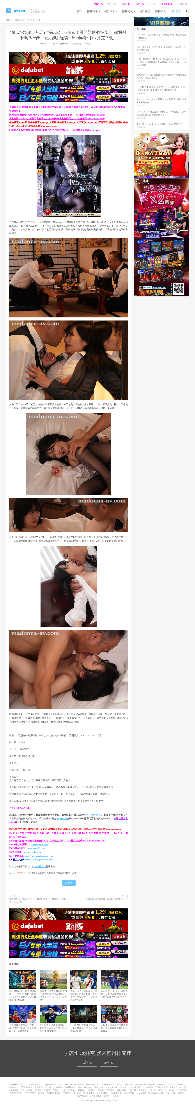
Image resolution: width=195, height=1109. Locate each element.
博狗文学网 (98, 1087)
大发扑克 (87, 1062)
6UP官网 (123, 1087)
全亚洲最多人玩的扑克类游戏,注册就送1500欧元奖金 (52, 873)
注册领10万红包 (68, 1090)
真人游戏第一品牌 (155, 1093)
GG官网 (47, 1090)
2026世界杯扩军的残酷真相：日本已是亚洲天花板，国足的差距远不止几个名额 (114, 994)
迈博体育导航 (148, 1087)
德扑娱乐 (176, 11)
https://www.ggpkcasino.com (39, 859)
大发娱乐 (181, 1093)
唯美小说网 (121, 1090)
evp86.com (62, 818)
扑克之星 (152, 1090)
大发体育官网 (115, 1093)
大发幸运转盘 (95, 1096)
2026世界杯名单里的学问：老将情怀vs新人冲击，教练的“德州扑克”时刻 (53, 1028)
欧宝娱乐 (173, 1087)
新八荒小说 (49, 1087)
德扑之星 (162, 1090)
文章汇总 (182, 4)
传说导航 (81, 1090)
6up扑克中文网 (50, 1084)
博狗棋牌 (181, 1084)
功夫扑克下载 (88, 1093)
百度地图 (98, 1100)
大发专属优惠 (81, 1096)
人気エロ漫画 (26, 1090)
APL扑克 (41, 1093)
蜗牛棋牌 (162, 1084)
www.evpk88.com (39, 844)
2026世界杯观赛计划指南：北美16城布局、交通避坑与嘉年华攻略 (83, 1028)
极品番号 (38, 1087)
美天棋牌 (172, 1084)
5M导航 (56, 1090)
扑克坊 (171, 1090)
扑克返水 (128, 1084)
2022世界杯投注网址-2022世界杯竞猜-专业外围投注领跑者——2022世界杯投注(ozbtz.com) (55, 130)
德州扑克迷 (16, 10)
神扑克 (59, 1087)
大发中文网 (170, 1093)
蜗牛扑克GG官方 (85, 1087)
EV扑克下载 (181, 1090)
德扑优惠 (145, 11)
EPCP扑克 (67, 1093)
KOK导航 (184, 1087)
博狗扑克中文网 (65, 1084)
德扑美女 (160, 11)
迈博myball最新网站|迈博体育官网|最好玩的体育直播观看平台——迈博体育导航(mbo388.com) (57, 115)
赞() (70, 882)
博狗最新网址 (69, 1087)
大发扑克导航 (134, 1087)
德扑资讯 (92, 11)
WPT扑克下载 (15, 1093)
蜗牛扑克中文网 (92, 1084)
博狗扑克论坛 (13, 1087)
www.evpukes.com (33, 852)
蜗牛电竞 (152, 1084)
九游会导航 (13, 1090)
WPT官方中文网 (53, 1093)
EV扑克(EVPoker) (23, 808)
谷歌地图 (113, 1100)
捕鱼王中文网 (140, 1084)
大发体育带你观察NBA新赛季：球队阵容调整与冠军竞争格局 (114, 1028)
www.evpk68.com (36, 848)
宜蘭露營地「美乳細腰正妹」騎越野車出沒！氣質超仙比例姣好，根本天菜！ (38, 900)
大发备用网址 (102, 1093)
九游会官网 (141, 1093)
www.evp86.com (92, 815)
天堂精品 (101, 1090)
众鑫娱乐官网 (111, 1087)
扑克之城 (132, 1090)
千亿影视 (91, 1090)
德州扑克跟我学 (35, 1084)
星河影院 (110, 1090)
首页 (79, 11)
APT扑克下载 (29, 1093)
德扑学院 (110, 11)
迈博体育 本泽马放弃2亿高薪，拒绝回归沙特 (107, 899)
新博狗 (119, 1084)
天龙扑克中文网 (107, 1084)
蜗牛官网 (38, 1090)
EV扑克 (108, 1062)
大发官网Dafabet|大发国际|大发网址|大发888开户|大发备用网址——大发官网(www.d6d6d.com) (57, 118)
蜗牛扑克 (77, 1093)
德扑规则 (127, 11)
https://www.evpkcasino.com (39, 856)
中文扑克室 (78, 1084)
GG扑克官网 (129, 1093)
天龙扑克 (142, 1090)
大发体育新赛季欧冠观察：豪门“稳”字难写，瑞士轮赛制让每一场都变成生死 (22, 1028)
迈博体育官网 (161, 1087)
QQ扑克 (107, 1096)
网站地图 (105, 1100)
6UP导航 (23, 1084)
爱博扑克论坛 (26, 1087)
